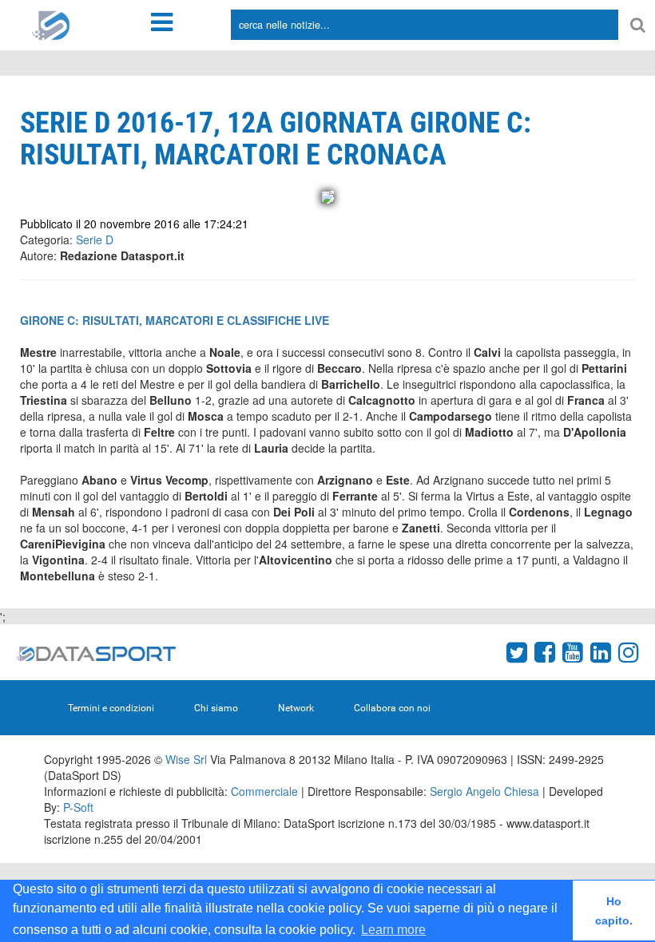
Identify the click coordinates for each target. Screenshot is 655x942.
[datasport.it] (51, 24)
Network (296, 708)
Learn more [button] (393, 929)
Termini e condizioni (111, 708)
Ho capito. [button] (614, 911)
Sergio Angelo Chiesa (484, 791)
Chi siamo (216, 708)
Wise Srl (186, 759)
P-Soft (78, 807)
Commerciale (264, 791)
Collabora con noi (392, 708)
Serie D (94, 239)
